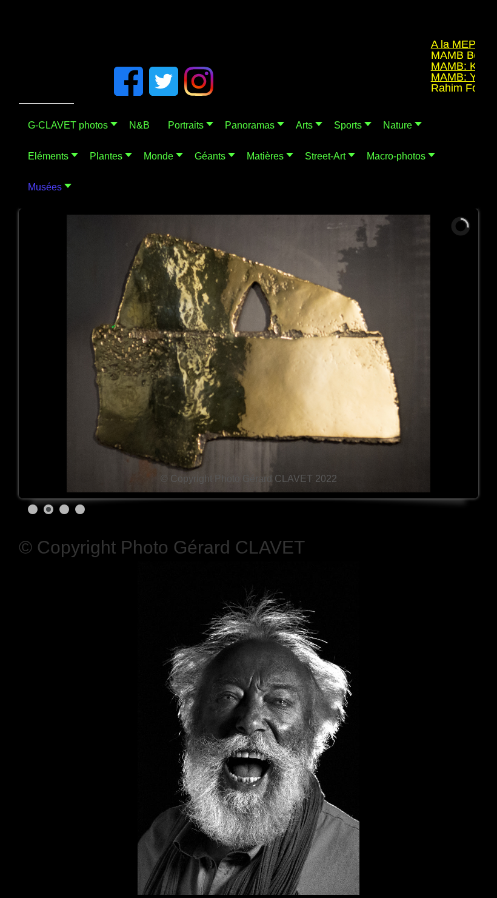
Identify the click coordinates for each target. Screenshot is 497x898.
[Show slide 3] (64, 509)
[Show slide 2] (48, 509)
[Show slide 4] (80, 509)
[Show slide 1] (33, 509)
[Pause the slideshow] (435, 353)
